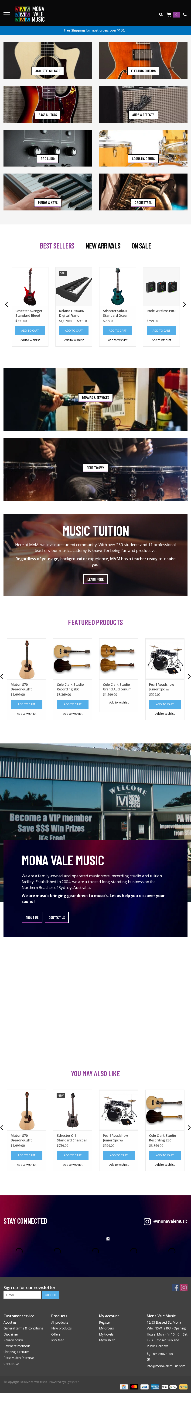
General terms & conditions (23, 1328)
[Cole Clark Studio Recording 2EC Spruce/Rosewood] (72, 658)
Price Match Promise (18, 1357)
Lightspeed (72, 1382)
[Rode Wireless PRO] (161, 286)
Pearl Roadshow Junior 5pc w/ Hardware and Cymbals (161, 687)
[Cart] (169, 14)
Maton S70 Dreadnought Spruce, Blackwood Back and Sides (25, 687)
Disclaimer (11, 1334)
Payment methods (17, 1346)
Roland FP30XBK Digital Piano (71, 313)
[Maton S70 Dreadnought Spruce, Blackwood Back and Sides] (26, 658)
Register (105, 1322)
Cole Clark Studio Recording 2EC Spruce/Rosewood (71, 687)
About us (10, 1322)
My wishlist (107, 1340)
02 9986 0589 (185, 14)
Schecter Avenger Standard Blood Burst (28, 313)
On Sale (141, 245)
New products (61, 1328)
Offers (55, 1334)
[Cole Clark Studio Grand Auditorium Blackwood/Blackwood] (118, 658)
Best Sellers (57, 245)
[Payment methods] (123, 1387)
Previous (6, 304)
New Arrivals (102, 245)
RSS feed (57, 1340)
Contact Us (11, 1363)
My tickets (106, 1334)
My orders (106, 1328)
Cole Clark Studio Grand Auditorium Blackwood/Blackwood (119, 687)
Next (184, 304)
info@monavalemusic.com (166, 1366)
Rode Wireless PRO (161, 311)
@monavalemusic (170, 1221)
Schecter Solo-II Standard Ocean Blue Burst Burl (116, 313)
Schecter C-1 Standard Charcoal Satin (71, 1138)
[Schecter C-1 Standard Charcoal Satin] (72, 1110)
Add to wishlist (30, 340)
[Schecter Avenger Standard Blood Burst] (30, 286)
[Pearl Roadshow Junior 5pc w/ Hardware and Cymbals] (164, 658)
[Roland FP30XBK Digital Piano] (73, 286)
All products (59, 1322)
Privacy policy (13, 1340)
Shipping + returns (16, 1352)
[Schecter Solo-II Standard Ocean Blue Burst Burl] (117, 286)
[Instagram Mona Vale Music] (184, 1287)
